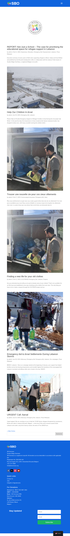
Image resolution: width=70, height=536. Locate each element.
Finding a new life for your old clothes (25, 276)
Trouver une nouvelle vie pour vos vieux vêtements (31, 194)
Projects (45, 279)
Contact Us (10, 478)
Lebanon (53, 52)
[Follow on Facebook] (8, 470)
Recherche (59, 434)
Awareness (24, 52)
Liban (45, 197)
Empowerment (47, 52)
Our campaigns (54, 359)
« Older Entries (11, 431)
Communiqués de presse (28, 197)
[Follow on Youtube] (18, 470)
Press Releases (45, 417)
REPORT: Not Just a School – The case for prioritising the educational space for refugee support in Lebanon (35, 48)
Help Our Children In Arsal (20, 112)
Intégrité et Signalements (13, 483)
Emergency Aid (38, 52)
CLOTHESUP (24, 279)
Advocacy (23, 359)
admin (10, 52)
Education (30, 52)
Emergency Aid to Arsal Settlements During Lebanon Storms (32, 355)
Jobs (8, 480)
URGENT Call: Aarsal (17, 414)
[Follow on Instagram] (15, 470)
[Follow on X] (11, 470)
